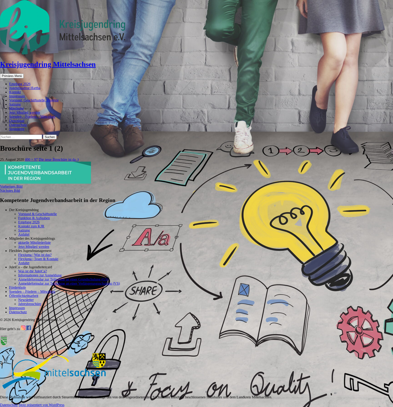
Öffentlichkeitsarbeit (23, 296)
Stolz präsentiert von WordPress (41, 405)
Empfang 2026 (19, 84)
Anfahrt (23, 234)
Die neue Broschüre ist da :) (59, 159)
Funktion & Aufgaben (34, 218)
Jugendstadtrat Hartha (24, 88)
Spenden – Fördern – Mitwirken (32, 116)
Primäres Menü (12, 76)
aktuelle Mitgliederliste (34, 242)
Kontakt (15, 92)
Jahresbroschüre (29, 304)
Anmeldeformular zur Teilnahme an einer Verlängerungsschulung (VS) (69, 283)
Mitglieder (16, 108)
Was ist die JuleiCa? (32, 271)
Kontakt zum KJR (31, 226)
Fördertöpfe (17, 287)
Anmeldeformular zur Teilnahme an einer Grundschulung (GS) (63, 279)
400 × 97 (31, 159)
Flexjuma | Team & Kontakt (38, 259)
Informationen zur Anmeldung (40, 275)
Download (16, 121)
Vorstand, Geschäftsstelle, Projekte (34, 100)
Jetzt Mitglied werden (24, 112)
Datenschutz (18, 125)
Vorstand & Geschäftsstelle (37, 214)
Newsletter (26, 300)
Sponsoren (16, 129)
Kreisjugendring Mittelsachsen (48, 64)
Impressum (17, 96)
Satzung (15, 104)
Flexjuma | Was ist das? (35, 255)
